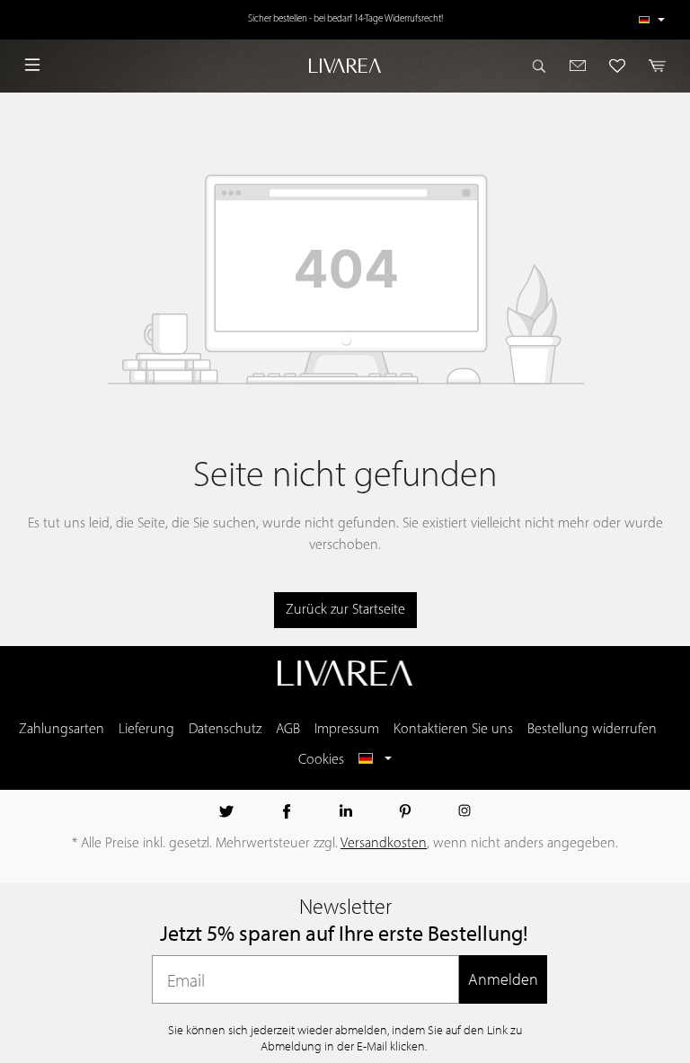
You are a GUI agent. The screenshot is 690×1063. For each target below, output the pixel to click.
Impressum (346, 729)
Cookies (321, 760)
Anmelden (503, 979)
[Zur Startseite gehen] (345, 65)
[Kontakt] (578, 66)
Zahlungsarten (61, 729)
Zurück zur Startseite (345, 610)
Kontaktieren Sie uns (453, 729)
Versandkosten (384, 844)
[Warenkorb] (652, 66)
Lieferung (146, 729)
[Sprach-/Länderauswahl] (652, 20)
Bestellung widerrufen (592, 729)
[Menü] (32, 66)
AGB (288, 729)
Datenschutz (225, 729)
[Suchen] (544, 66)
